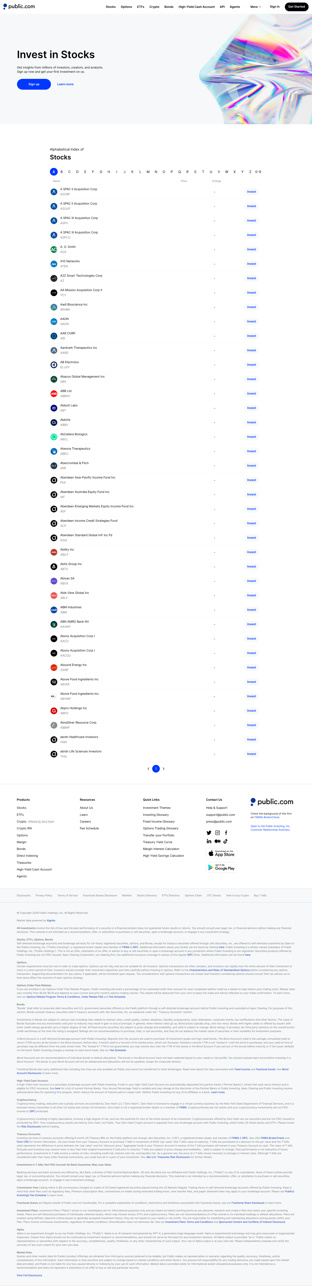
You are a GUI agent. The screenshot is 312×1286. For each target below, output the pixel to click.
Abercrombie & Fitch (74, 463)
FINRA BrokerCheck (272, 1138)
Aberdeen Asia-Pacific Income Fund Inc (87, 477)
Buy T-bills (260, 895)
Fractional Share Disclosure (248, 1202)
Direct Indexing (27, 856)
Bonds (169, 7)
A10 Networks (70, 261)
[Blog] (218, 841)
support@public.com (220, 815)
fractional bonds (265, 1069)
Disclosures (24, 895)
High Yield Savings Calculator (163, 856)
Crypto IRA (24, 828)
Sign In (275, 6)
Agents (235, 7)
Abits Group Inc (71, 564)
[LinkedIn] (209, 841)
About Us (86, 808)
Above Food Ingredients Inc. (80, 694)
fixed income (242, 1069)
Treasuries (24, 863)
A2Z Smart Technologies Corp (81, 276)
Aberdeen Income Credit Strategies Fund (88, 521)
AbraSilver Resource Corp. (78, 722)
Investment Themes (157, 808)
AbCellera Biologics (73, 434)
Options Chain (193, 895)
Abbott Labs (68, 405)
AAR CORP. (68, 333)
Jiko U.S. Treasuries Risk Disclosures (168, 1157)
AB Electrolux (69, 362)
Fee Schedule (89, 828)
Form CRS (23, 1141)
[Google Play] (221, 867)
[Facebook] (226, 833)
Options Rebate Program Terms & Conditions (53, 996)
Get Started (296, 6)
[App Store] (221, 853)
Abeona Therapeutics (75, 449)
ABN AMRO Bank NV (74, 621)
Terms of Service (68, 895)
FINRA (125, 947)
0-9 (258, 172)
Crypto (154, 7)
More (254, 7)
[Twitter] (209, 833)
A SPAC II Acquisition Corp (78, 189)
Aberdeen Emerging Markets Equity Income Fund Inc (97, 506)
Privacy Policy (44, 895)
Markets (127, 895)
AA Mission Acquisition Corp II (81, 290)
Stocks (111, 7)
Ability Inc (67, 549)
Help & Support (216, 808)
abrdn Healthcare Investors (79, 737)
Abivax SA (67, 578)
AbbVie (65, 420)
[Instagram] (218, 833)
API (222, 7)
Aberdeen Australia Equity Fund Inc (85, 492)
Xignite (51, 920)
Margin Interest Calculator (161, 849)
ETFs (140, 7)
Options (126, 7)
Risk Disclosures (31, 1126)
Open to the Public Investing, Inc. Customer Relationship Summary (270, 827)
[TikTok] (225, 841)
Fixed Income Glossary (159, 821)
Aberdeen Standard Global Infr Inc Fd (86, 535)
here (221, 947)
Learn (84, 815)
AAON (64, 319)
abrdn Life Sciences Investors (81, 751)
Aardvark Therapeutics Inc (78, 348)
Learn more (218, 1092)
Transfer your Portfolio (158, 835)
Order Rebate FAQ (92, 996)
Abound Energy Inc (73, 665)
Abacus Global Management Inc (82, 376)
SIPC (135, 947)
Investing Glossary (156, 815)
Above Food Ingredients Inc (79, 679)
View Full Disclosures (29, 1275)
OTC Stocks (214, 895)
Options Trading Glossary (160, 828)
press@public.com (219, 821)
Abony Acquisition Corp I (77, 636)
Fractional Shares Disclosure (100, 895)
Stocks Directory (147, 895)
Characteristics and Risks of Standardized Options (219, 970)
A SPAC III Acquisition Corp (79, 218)
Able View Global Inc (74, 593)
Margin (21, 842)
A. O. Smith (68, 247)
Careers (85, 821)
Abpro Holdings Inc (73, 708)
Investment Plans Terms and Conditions (189, 1221)
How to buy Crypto (237, 895)
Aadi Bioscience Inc (74, 304)
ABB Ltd (66, 391)
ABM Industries (71, 607)
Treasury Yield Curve (157, 842)
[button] (19, 7)
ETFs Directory (171, 895)
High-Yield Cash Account (196, 7)
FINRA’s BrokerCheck (267, 817)
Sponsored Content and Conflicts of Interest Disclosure (252, 1221)
